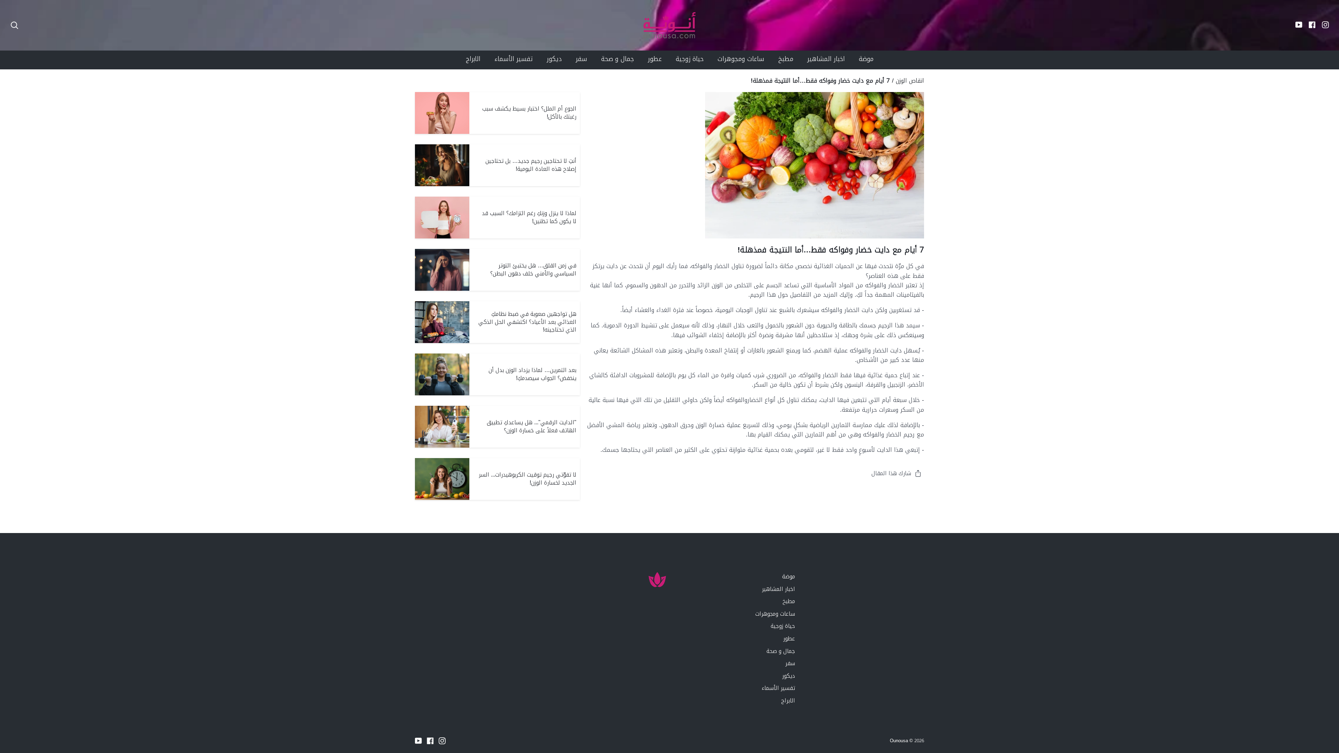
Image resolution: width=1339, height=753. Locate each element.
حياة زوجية (783, 626)
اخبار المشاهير (778, 589)
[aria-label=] (14, 25)
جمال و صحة (780, 651)
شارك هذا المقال (891, 473)
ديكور (788, 675)
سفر (790, 663)
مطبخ (788, 601)
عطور (789, 638)
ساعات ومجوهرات (775, 613)
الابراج (788, 700)
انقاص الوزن (910, 80)
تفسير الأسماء (778, 688)
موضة (788, 576)
